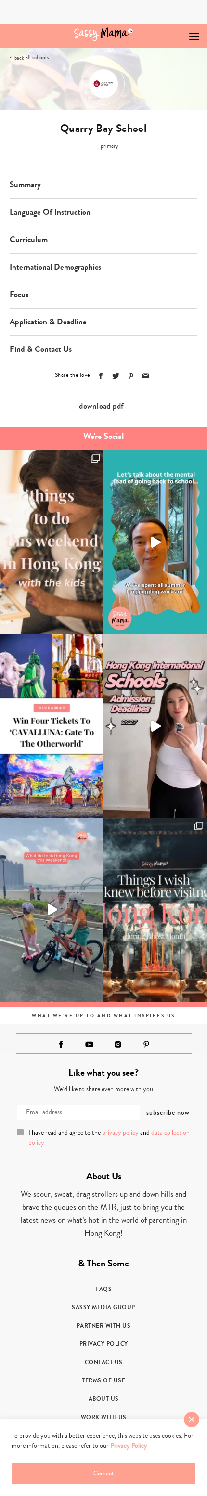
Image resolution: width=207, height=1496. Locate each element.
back (19, 58)
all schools (37, 57)
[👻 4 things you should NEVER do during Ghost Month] (155, 910)
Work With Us (104, 1417)
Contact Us (104, 1362)
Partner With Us (104, 1325)
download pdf (101, 406)
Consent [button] (103, 1473)
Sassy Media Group (103, 1307)
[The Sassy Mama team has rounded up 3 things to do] (52, 542)
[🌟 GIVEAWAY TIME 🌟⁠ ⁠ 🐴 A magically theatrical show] (52, 726)
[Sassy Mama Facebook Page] (61, 1044)
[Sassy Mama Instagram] (118, 1044)
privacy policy (120, 1132)
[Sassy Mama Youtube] (89, 1044)
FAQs (103, 1289)
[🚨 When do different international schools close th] (155, 726)
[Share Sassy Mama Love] (146, 376)
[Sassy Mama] (103, 34)
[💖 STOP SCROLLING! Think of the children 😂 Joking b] (52, 910)
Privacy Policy (103, 1344)
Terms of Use (103, 1380)
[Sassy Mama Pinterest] (146, 1044)
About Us (104, 1398)
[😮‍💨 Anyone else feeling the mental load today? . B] (155, 542)
